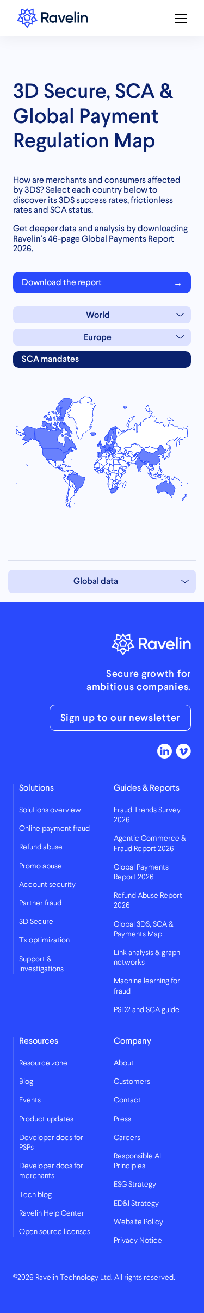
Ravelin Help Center (51, 1213)
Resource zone (43, 1063)
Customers (132, 1082)
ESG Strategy (135, 1184)
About (124, 1063)
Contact (127, 1100)
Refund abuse (41, 847)
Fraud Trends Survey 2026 (147, 815)
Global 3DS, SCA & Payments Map (144, 929)
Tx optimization (44, 940)
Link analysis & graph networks (147, 957)
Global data (95, 581)
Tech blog (35, 1195)
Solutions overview (50, 810)
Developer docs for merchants (51, 1171)
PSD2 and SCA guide (147, 1010)
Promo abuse (40, 866)
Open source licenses (54, 1232)
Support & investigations (41, 964)
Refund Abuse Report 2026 (148, 900)
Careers (127, 1138)
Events (30, 1100)
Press (122, 1119)
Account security (47, 885)
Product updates (46, 1119)
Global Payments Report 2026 (141, 872)
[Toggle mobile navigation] (181, 18)
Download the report (62, 282)
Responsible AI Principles (137, 1161)
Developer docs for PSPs (51, 1142)
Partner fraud (40, 903)
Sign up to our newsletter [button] (120, 717)
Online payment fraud (54, 829)
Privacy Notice (138, 1240)
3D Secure (36, 922)
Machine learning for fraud (147, 986)
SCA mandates (50, 359)
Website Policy (138, 1222)
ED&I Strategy (136, 1203)
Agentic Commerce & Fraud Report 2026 (150, 843)
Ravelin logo (52, 18)
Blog (26, 1082)
